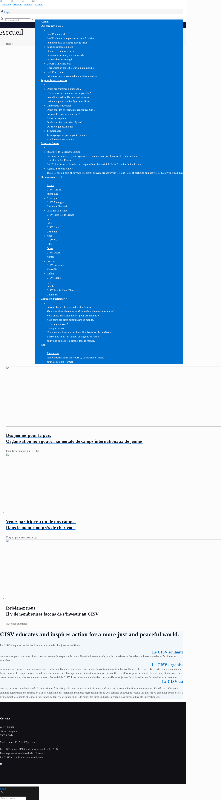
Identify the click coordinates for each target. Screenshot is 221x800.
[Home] (1, 764)
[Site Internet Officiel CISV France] (21, 4)
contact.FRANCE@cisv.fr (21, 742)
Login (7, 11)
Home (9, 43)
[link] (32, 19)
